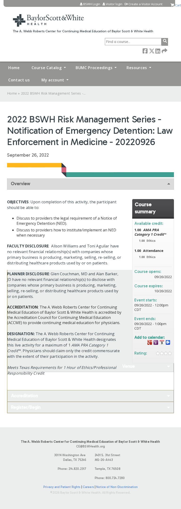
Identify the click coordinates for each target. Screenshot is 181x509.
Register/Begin (26, 407)
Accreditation (24, 395)
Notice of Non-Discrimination (117, 487)
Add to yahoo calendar (155, 342)
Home (14, 67)
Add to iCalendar (162, 342)
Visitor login (114, 4)
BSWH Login (91, 4)
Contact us (19, 80)
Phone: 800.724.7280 (110, 478)
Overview (20, 183)
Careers (88, 487)
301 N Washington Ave (70, 457)
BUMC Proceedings (94, 67)
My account (52, 80)
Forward (164, 50)
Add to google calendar (149, 342)
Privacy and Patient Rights (61, 487)
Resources (137, 67)
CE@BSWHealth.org (90, 446)
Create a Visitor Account (145, 4)
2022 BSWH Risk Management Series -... (53, 93)
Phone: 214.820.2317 (72, 469)
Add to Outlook (168, 342)
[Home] (48, 17)
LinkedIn (157, 50)
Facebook (145, 50)
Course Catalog (47, 67)
